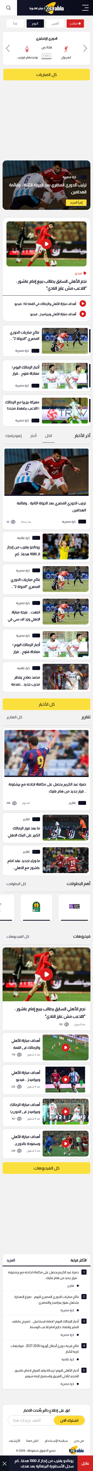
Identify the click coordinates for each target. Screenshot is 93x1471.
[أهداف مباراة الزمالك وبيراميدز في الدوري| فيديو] (45, 1111)
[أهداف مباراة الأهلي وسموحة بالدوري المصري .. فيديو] (45, 1143)
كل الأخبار (46, 704)
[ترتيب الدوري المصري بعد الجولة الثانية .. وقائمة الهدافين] (46, 185)
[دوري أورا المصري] (74, 907)
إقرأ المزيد (76, 202)
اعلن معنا (32, 1441)
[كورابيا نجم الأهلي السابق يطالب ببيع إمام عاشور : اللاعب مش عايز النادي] (46, 989)
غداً (15, 23)
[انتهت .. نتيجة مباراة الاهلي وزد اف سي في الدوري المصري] (45, 612)
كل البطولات (16, 884)
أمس (55, 23)
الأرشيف (14, 1441)
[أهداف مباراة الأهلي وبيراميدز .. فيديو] (46, 314)
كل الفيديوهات (17, 936)
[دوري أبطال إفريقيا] (36, 907)
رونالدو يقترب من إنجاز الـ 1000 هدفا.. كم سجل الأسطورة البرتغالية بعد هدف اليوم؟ (44, 1464)
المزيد (10, 1260)
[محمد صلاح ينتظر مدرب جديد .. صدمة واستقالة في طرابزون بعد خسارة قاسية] (45, 677)
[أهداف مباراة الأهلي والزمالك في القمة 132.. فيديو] (46, 303)
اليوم (35, 23)
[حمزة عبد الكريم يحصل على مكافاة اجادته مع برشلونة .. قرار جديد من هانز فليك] (45, 769)
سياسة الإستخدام (56, 1441)
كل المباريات (46, 74)
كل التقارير (14, 717)
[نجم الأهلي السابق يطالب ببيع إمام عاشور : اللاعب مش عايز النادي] (46, 256)
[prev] (85, 48)
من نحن (79, 1441)
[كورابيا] (46, 8)
